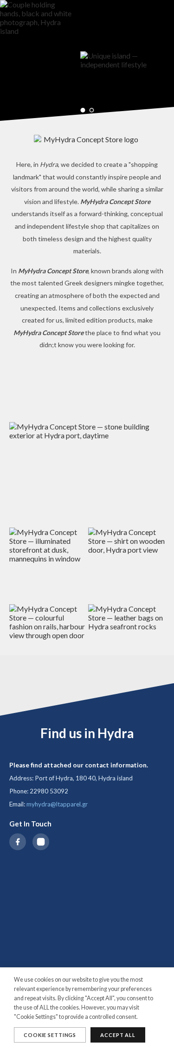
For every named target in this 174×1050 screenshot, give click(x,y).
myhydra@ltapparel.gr (57, 804)
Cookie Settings (50, 1035)
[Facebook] (17, 841)
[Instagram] (40, 841)
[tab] (82, 110)
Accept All (117, 1035)
